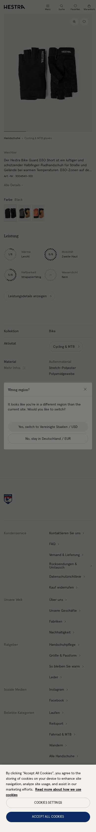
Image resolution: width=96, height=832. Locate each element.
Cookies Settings (48, 802)
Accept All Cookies (48, 816)
